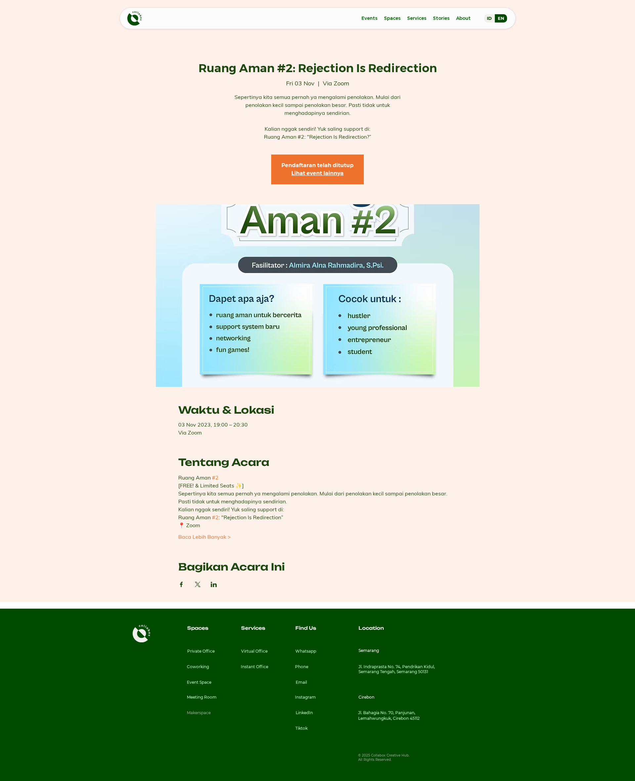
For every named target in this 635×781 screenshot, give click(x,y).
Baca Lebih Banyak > (204, 536)
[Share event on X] (197, 584)
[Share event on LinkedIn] (214, 584)
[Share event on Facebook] (181, 584)
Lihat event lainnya (317, 173)
